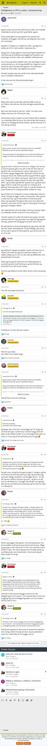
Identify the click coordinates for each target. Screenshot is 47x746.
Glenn (7, 665)
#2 (45, 98)
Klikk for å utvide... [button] (24, 163)
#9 (45, 416)
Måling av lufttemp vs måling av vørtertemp (23, 681)
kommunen (5, 547)
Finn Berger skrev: (8, 504)
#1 (45, 26)
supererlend (6, 13)
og (11, 358)
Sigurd (7, 656)
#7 (45, 348)
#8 (45, 372)
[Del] (42, 26)
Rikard (7, 683)
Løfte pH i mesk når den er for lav (19, 654)
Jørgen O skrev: (7, 577)
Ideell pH (9, 663)
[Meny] (3, 2)
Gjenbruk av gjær (12, 672)
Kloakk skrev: (7, 459)
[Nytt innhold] (40, 3)
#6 (45, 304)
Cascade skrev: (7, 420)
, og (14, 440)
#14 (45, 614)
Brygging (12, 656)
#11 (45, 499)
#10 (45, 454)
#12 (45, 539)
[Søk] (44, 3)
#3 (45, 140)
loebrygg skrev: (7, 308)
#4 (45, 246)
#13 (45, 572)
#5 (45, 287)
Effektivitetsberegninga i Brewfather (20, 690)
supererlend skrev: (9, 145)
